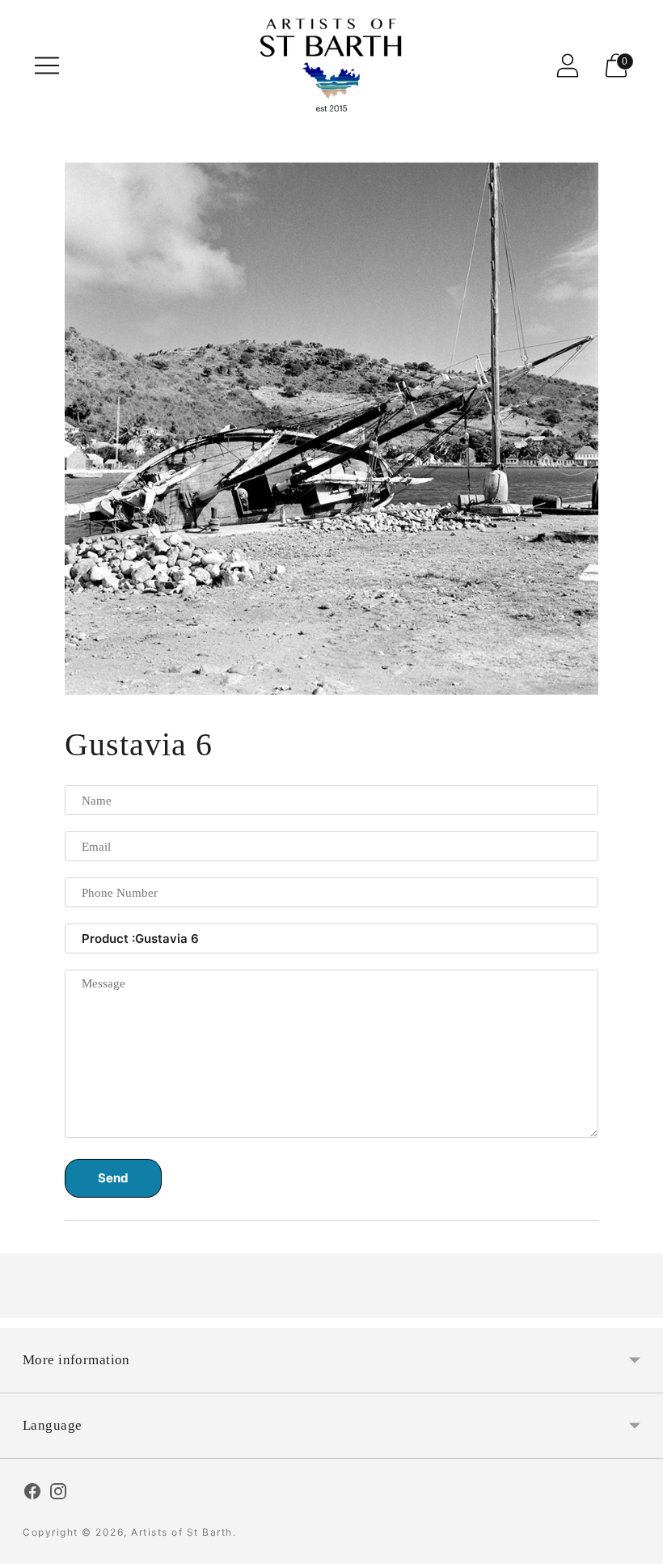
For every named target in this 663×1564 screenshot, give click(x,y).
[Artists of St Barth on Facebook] (32, 1494)
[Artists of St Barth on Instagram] (58, 1494)
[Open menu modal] (47, 65)
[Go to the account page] (567, 65)
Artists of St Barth (182, 1532)
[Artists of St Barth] (331, 65)
